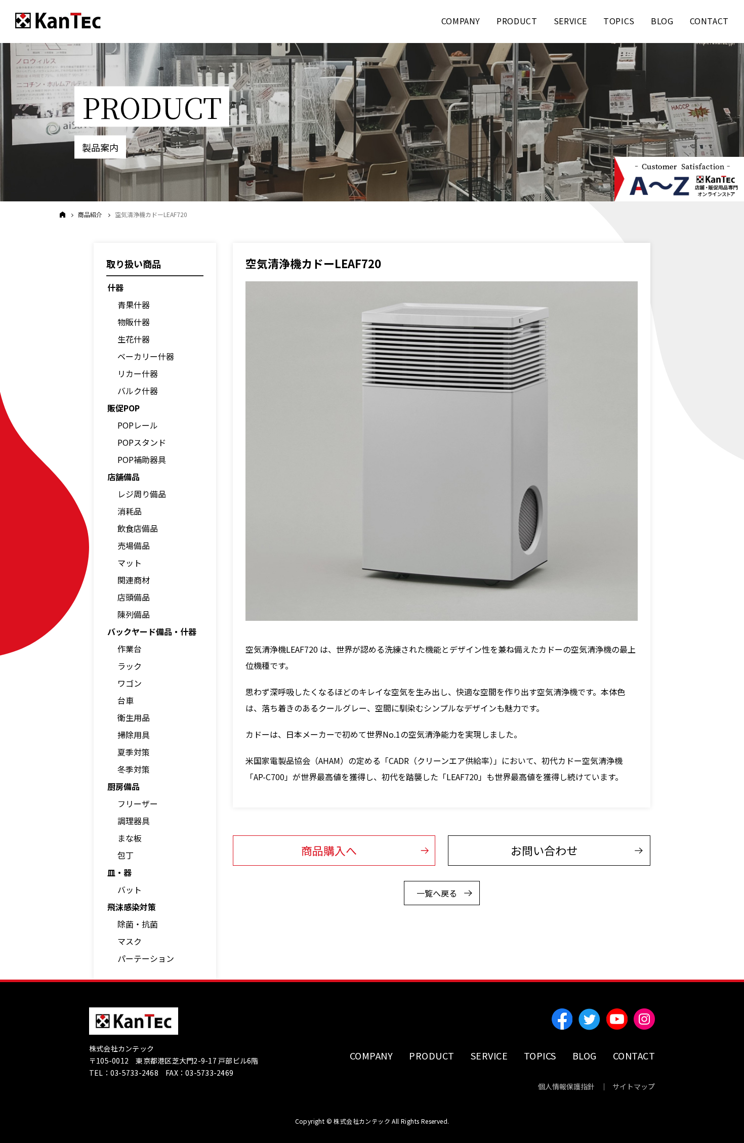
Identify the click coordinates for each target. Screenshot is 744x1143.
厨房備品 (123, 786)
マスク (129, 941)
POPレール (137, 425)
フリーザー (137, 803)
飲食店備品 (137, 528)
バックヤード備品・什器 (151, 631)
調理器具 (133, 821)
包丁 (125, 855)
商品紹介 (90, 214)
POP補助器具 (141, 459)
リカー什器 (137, 373)
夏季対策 (133, 752)
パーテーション (145, 958)
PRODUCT (431, 1055)
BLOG (584, 1055)
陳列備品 (133, 614)
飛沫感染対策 (131, 907)
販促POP (123, 408)
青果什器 (133, 305)
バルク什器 (137, 391)
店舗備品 (123, 477)
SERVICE (489, 1055)
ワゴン (129, 683)
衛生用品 (133, 717)
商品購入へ (329, 850)
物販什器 (133, 322)
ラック (129, 666)
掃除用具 (133, 735)
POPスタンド (141, 442)
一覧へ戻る (437, 893)
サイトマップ (633, 1086)
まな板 (129, 838)
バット (129, 889)
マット (129, 563)
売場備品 (133, 545)
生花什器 (133, 339)
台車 (125, 700)
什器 (115, 287)
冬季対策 (133, 769)
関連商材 (133, 580)
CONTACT (634, 1055)
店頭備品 (133, 597)
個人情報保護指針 (566, 1086)
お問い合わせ (544, 850)
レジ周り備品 (141, 494)
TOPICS (540, 1055)
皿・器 (119, 872)
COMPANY (371, 1055)
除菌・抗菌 (137, 924)
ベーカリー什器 (145, 356)
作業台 (129, 649)
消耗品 (129, 511)
